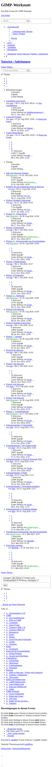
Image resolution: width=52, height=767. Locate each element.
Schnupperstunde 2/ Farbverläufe (19, 425)
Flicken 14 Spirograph (15, 228)
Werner (30, 128)
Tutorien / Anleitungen (15, 61)
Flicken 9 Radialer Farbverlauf (18, 200)
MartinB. (30, 541)
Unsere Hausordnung (14, 133)
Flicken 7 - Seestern (14, 337)
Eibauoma (14, 175)
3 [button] (6, 83)
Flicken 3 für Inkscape (15, 398)
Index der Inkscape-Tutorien (17, 173)
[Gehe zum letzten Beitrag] (44, 112)
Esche (29, 223)
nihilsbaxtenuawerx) (35, 112)
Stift (11, 427)
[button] (7, 86)
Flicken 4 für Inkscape (15, 384)
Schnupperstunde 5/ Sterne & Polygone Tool (24, 459)
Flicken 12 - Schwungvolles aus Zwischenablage (25, 241)
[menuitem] (21, 31)
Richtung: (23, 580)
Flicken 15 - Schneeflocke (16, 214)
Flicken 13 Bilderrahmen (16, 262)
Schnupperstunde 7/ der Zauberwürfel (21, 445)
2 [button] (6, 81)
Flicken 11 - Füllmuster (15, 296)
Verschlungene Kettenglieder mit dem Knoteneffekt (26, 532)
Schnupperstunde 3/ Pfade (16, 473)
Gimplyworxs (32, 237)
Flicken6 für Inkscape (14, 350)
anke (11, 103)
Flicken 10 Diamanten (15, 275)
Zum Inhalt (5, 15)
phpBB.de (29, 744)
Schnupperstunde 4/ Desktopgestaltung (21, 509)
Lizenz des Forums (13, 117)
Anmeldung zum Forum (15, 101)
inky (29, 155)
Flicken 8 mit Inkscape (15, 309)
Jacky (12, 386)
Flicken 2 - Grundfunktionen (17, 411)
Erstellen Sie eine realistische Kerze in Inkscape (25, 187)
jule (11, 230)
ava (13, 189)
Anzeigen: (7, 578)
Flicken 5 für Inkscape (15, 364)
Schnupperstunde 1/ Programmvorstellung (23, 486)
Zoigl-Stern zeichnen (14, 545)
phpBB (14, 740)
